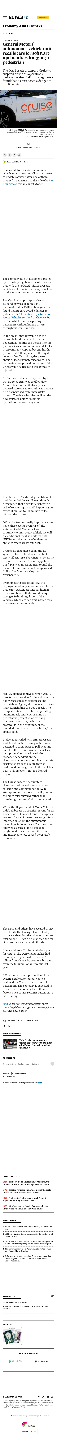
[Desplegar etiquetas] (52, 1064)
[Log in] (52, 17)
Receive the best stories (15, 1303)
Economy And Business (22, 26)
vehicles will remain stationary (22, 289)
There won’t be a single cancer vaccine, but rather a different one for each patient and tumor (26, 1183)
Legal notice (12, 1416)
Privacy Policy (22, 1416)
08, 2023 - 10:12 (31, 148)
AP (28, 144)
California (35, 1064)
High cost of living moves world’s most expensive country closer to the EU (24, 1199)
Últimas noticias (11, 1177)
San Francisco (23, 1064)
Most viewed (9, 1221)
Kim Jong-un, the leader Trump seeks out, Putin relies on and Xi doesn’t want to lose (26, 1207)
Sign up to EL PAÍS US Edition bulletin (22, 1021)
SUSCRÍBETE (43, 17)
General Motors (9, 1064)
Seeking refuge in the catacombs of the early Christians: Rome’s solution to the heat (27, 1191)
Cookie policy (44, 1416)
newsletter (9, 1296)
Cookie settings (33, 1416)
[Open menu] (5, 17)
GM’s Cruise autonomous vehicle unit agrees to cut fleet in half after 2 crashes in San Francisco (35, 1044)
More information (9, 1076)
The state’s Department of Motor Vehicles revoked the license (27, 315)
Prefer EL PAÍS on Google (16, 162)
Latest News (8, 33)
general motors (10, 40)
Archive (7, 1325)
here (40, 1083)
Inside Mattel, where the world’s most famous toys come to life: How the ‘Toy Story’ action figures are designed (29, 1242)
